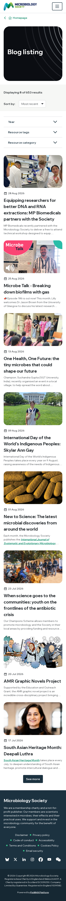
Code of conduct (23, 840)
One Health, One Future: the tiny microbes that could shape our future (31, 365)
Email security (34, 850)
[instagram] (32, 859)
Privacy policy (41, 835)
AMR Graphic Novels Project (32, 681)
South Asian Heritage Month (22, 760)
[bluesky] (7, 859)
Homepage (20, 17)
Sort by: (9, 104)
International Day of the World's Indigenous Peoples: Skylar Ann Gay (32, 444)
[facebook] (40, 859)
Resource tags (18, 132)
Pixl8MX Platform (39, 892)
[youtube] (49, 859)
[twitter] (15, 859)
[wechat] (58, 859)
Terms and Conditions (22, 845)
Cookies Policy (50, 845)
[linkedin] (24, 859)
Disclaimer (21, 835)
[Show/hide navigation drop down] (57, 6)
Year (11, 122)
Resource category (22, 142)
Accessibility (46, 840)
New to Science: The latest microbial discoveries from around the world (30, 523)
